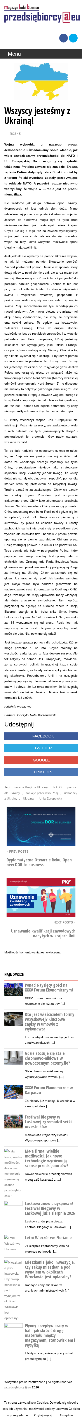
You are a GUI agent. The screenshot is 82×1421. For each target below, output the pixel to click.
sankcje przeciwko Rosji (42, 793)
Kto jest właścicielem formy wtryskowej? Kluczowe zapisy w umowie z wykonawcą (49, 1021)
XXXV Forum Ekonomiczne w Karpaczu (49, 1090)
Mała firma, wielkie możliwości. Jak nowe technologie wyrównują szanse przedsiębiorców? (46, 1158)
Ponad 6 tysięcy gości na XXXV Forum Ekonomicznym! (49, 987)
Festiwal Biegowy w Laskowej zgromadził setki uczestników (48, 1122)
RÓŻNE (15, 133)
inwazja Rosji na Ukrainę (31, 787)
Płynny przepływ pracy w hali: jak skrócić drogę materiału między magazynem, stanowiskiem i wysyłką (50, 1335)
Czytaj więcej (43, 1415)
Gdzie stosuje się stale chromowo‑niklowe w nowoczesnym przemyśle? (47, 1058)
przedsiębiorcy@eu (17, 1387)
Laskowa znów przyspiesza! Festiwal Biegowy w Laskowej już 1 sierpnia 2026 (50, 1208)
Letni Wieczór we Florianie (48, 1237)
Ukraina (28, 798)
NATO (57, 787)
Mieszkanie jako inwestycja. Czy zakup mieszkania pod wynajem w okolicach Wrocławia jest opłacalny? (50, 1269)
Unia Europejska (50, 798)
